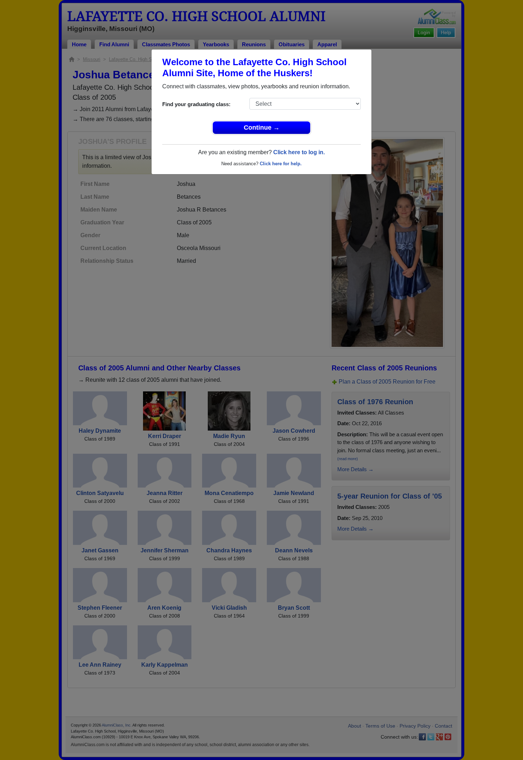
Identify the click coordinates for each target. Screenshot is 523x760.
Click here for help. (281, 163)
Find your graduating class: (196, 104)
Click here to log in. (299, 152)
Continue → (262, 127)
